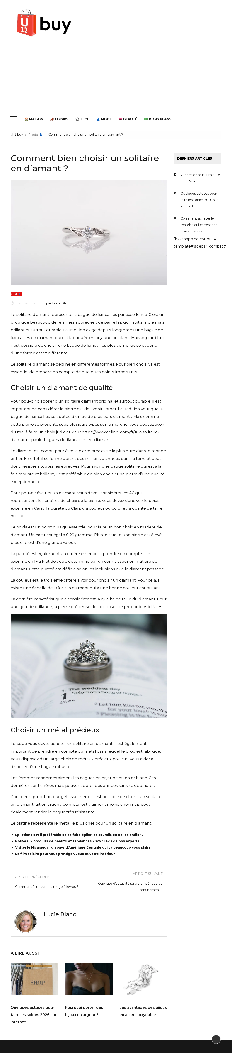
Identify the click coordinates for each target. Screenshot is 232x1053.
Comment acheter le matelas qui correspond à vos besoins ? (199, 224)
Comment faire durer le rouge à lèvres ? (46, 887)
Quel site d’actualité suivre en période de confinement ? (130, 886)
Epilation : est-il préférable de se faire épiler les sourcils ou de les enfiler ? (79, 835)
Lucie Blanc (61, 303)
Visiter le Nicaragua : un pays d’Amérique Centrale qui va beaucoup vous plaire (83, 847)
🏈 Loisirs (59, 119)
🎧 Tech (82, 119)
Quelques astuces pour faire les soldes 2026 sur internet (33, 1014)
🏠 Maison (33, 119)
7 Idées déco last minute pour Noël (200, 178)
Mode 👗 (16, 294)
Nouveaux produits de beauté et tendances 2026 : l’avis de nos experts (77, 841)
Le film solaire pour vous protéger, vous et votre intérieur (65, 854)
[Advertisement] (116, 79)
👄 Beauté (127, 119)
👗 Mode (104, 119)
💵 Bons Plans (158, 119)
